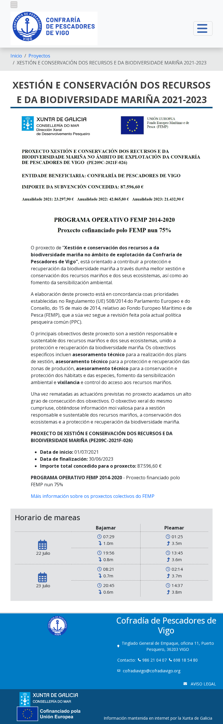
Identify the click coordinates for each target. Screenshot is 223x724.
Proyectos (39, 56)
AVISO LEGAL (202, 684)
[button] (13, 4)
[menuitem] (16, 55)
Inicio (16, 56)
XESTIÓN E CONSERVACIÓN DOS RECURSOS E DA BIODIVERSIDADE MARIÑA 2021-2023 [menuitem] (111, 63)
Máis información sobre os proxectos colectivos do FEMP (92, 496)
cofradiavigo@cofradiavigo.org (152, 670)
